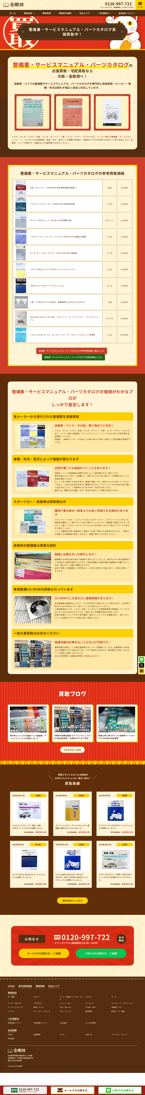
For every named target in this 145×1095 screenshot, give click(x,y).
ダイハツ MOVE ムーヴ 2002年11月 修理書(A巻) (51, 220)
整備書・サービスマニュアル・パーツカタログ (71, 350)
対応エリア (54, 985)
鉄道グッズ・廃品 (118, 1011)
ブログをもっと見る (72, 749)
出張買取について (40, 1023)
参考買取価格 (25, 985)
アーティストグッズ (15, 1007)
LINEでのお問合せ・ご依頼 (101, 953)
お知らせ (88, 1034)
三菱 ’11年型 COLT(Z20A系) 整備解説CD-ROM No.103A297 (57, 302)
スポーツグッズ (65, 1011)
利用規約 (11, 1038)
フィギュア (89, 1003)
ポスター (37, 997)
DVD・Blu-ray (65, 1007)
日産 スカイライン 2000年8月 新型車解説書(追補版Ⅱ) (53, 187)
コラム (62, 1034)
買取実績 (40, 985)
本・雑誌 (11, 997)
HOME (11, 985)
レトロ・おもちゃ (14, 1003)
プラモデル (38, 1003)
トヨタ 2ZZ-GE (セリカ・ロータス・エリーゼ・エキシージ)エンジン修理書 (62, 334)
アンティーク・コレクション (122, 1003)
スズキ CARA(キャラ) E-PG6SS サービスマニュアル (52, 269)
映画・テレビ (39, 1007)
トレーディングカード (42, 1011)
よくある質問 (90, 1023)
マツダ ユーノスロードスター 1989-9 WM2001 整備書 (53, 253)
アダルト (88, 997)
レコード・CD (65, 1003)
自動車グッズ (116, 1007)
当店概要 (12, 1030)
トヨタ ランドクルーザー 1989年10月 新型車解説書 (52, 204)
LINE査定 (63, 1023)
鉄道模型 (88, 1011)
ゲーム (113, 997)
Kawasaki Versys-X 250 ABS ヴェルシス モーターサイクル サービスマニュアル (64, 318)
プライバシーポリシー (119, 1034)
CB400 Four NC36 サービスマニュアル (47, 285)
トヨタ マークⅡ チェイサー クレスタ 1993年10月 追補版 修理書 (58, 236)
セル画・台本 (90, 1007)
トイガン (11, 1011)
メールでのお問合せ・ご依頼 (44, 953)
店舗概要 (37, 1034)
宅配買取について (14, 1023)
